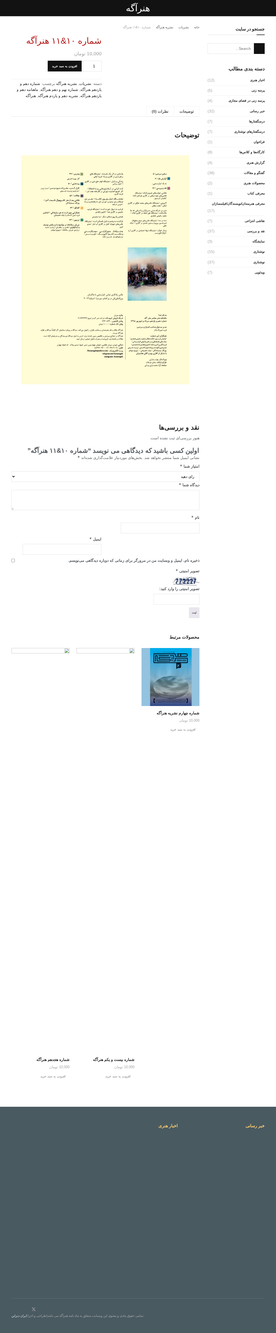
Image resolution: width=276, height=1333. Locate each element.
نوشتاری (259, 251)
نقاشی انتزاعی (255, 221)
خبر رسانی (257, 111)
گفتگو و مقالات (254, 173)
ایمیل (95, 539)
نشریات (183, 27)
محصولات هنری (254, 183)
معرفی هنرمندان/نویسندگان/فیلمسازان (238, 203)
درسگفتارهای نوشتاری (249, 131)
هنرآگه (138, 8)
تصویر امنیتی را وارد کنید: (179, 589)
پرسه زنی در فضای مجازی (247, 100)
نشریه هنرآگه (164, 27)
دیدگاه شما (189, 484)
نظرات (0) (160, 111)
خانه (196, 27)
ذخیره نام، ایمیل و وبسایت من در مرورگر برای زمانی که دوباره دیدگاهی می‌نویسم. (133, 560)
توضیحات (187, 111)
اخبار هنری (257, 80)
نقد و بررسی (256, 231)
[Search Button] (259, 48)
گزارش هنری (256, 163)
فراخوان (259, 142)
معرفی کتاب (256, 193)
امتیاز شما (189, 466)
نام (195, 517)
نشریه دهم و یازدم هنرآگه (58, 96)
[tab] (186, 111)
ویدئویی (260, 272)
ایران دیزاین (19, 1316)
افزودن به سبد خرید (64, 66)
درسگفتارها (257, 121)
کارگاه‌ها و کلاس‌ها (252, 152)
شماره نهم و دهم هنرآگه (59, 89)
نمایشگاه (259, 241)
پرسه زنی (258, 90)
